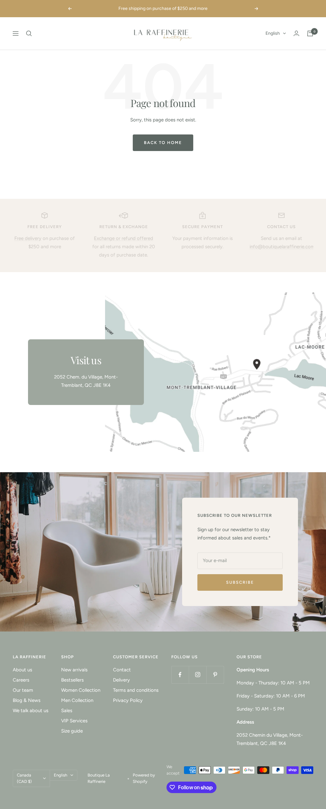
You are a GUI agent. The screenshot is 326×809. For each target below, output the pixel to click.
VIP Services (74, 721)
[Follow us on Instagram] (197, 674)
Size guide (72, 731)
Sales (66, 710)
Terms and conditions (136, 690)
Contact (122, 670)
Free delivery (27, 238)
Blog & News (26, 700)
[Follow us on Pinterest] (215, 674)
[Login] (296, 33)
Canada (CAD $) (24, 778)
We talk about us (30, 710)
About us (22, 670)
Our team (23, 690)
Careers (21, 680)
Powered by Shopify (144, 778)
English (273, 33)
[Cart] (310, 33)
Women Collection (80, 690)
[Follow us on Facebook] (180, 674)
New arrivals (74, 670)
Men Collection (77, 700)
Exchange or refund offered (123, 238)
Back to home (163, 142)
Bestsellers (72, 680)
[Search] (29, 33)
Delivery (121, 680)
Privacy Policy (128, 700)
